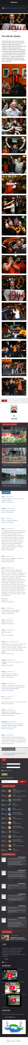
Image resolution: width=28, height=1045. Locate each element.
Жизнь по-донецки (17, 799)
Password (3, 767)
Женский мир (15, 805)
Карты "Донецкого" (15, 935)
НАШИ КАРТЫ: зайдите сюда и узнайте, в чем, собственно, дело (18, 938)
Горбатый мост (16, 850)
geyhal (3, 568)
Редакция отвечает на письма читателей (12, 465)
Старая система (16, 832)
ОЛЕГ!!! (3, 710)
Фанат (3, 608)
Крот (2, 518)
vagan (2, 496)
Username (4, 764)
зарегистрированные (12, 753)
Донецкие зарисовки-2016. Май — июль (12, 485)
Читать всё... (10, 866)
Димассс (3, 683)
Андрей (3, 508)
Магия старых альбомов (18, 841)
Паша (2, 620)
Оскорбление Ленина (17, 818)
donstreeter (4, 721)
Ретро (14, 794)
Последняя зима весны (18, 814)
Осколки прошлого (17, 826)
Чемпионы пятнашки (17, 809)
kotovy (3, 735)
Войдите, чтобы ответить (7, 502)
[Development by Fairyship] (14, 1041)
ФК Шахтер (16, 400)
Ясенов (3, 641)
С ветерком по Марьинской (19, 845)
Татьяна (3, 660)
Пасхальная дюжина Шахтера (19, 796)
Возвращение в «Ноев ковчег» (9, 444)
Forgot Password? (9, 777)
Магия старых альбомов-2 (18, 827)
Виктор (3, 528)
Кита (2, 696)
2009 (10, 400)
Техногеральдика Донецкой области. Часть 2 (19, 791)
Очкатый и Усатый (17, 823)
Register (2, 777)
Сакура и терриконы (17, 800)
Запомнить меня (6, 770)
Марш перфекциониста (18, 836)
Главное (14, 789)
